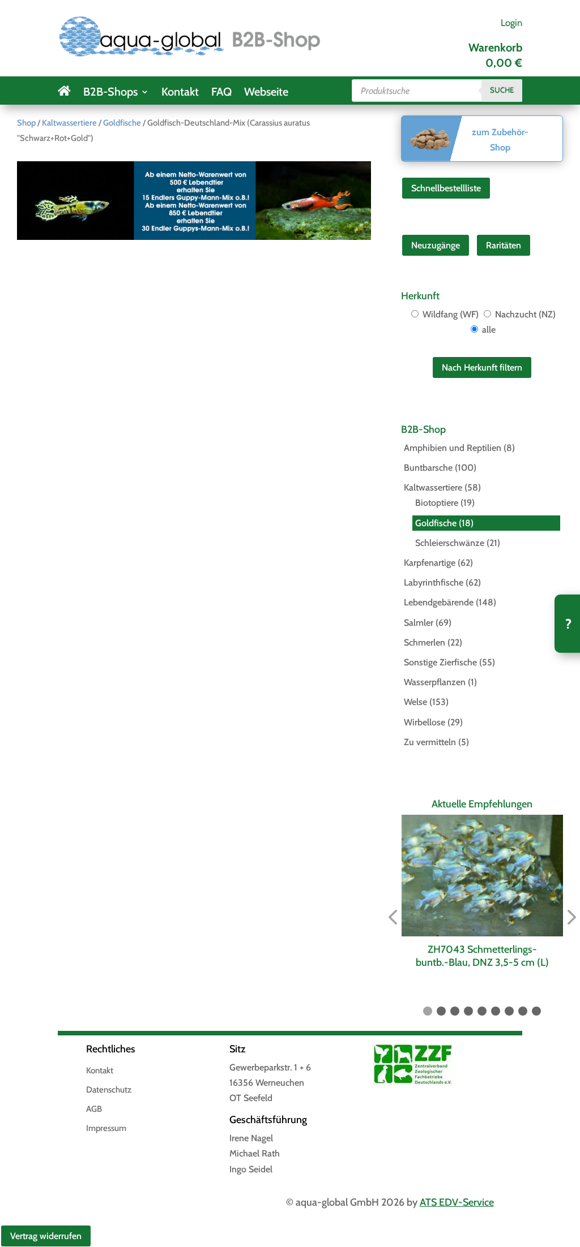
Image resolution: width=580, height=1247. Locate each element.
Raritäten (503, 245)
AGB (94, 1109)
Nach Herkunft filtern (482, 367)
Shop (26, 123)
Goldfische (122, 123)
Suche (502, 89)
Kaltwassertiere (69, 123)
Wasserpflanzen (435, 682)
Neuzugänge (435, 245)
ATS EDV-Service (457, 1202)
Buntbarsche (428, 467)
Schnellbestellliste (446, 188)
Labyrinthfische (433, 582)
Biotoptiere (436, 502)
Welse (415, 701)
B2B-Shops (110, 93)
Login (511, 22)
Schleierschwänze (449, 543)
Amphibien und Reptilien (452, 447)
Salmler (418, 622)
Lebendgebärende (439, 602)
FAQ (221, 93)
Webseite (266, 93)
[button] (392, 917)
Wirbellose (424, 722)
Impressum (106, 1128)
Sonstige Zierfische (440, 662)
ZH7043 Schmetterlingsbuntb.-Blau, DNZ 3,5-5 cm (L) (482, 956)
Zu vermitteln (430, 742)
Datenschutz (108, 1090)
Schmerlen (424, 642)
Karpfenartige (429, 562)
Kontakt (180, 93)
